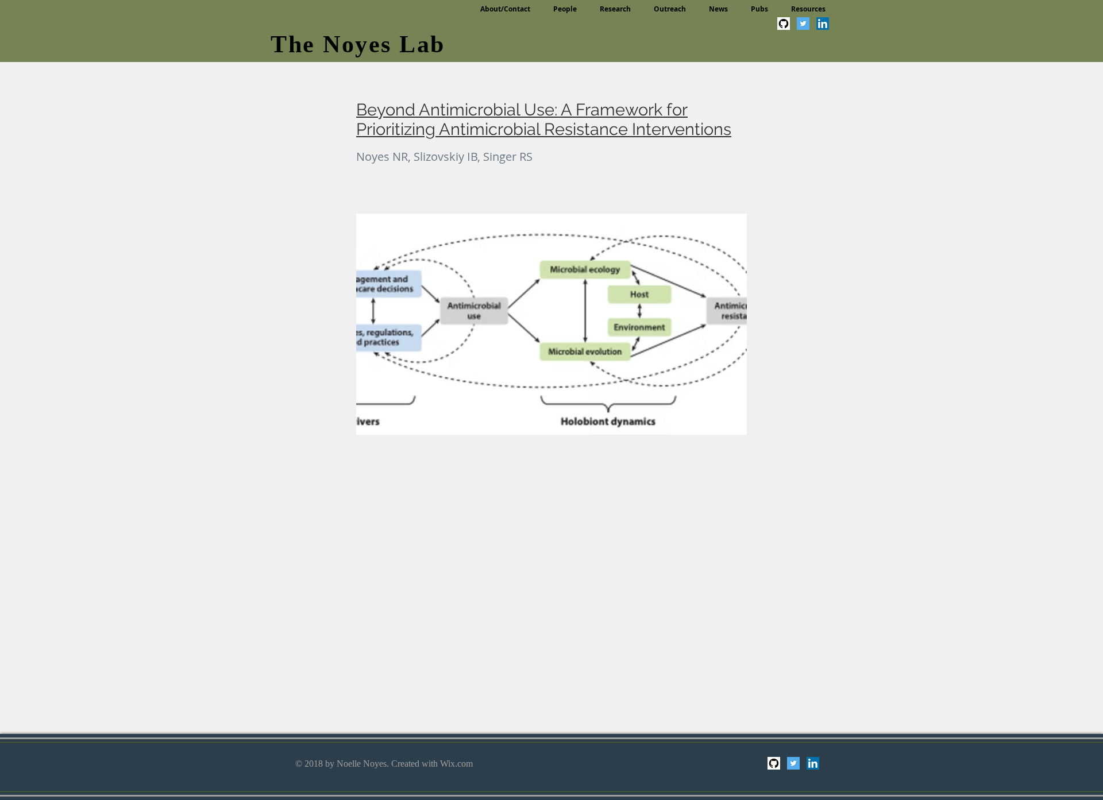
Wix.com (456, 763)
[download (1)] (783, 23)
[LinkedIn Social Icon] (822, 23)
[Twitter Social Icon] (803, 23)
